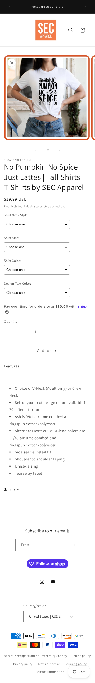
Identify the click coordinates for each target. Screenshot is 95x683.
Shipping (29, 206)
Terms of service (49, 664)
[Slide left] (36, 150)
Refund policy (81, 656)
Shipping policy (76, 664)
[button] (10, 30)
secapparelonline (27, 656)
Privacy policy (23, 664)
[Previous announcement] (10, 7)
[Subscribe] (74, 545)
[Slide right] (59, 150)
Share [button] (14, 489)
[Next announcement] (85, 7)
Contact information (50, 672)
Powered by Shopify (53, 656)
